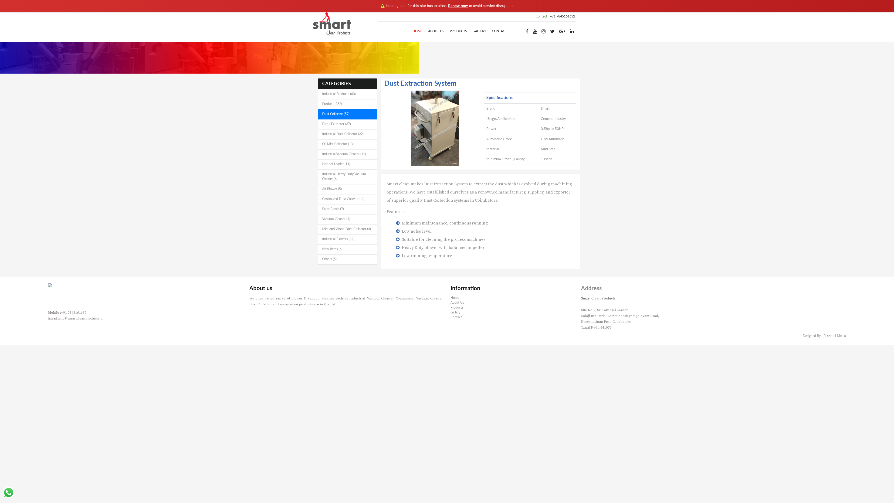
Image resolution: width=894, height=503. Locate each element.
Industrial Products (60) (339, 94)
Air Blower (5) (332, 189)
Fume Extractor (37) (336, 124)
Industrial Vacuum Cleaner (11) (344, 154)
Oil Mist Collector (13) (338, 144)
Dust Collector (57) (335, 114)
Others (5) (329, 259)
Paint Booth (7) (333, 209)
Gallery (479, 31)
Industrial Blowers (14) (338, 239)
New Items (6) (332, 249)
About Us (436, 31)
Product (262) (332, 104)
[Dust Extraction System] (435, 128)
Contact (499, 31)
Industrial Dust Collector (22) (343, 134)
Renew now (458, 5)
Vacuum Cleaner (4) (336, 219)
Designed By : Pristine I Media (824, 336)
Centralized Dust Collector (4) (343, 199)
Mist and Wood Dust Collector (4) (346, 229)
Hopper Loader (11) (336, 164)
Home (418, 31)
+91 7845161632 (562, 16)
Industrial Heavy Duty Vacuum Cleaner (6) (344, 177)
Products (458, 31)
